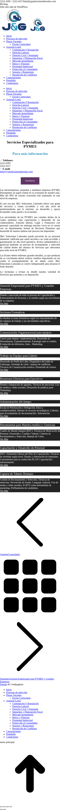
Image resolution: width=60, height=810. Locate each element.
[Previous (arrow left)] (1, 809)
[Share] (4, 806)
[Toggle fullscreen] (7, 806)
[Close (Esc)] (1, 806)
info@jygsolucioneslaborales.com (16, 171)
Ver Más (4, 303)
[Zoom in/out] (10, 806)
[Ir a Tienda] (30, 803)
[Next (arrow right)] (4, 809)
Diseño (3, 684)
